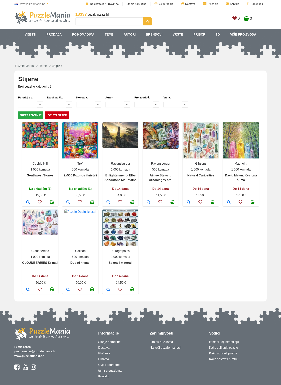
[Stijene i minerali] (108, 289)
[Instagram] (33, 368)
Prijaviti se (112, 3)
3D (218, 34)
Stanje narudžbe (136, 3)
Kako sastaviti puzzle (223, 359)
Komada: (82, 97)
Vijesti (30, 34)
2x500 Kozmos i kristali (80, 175)
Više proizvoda (243, 34)
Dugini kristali (80, 262)
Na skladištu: (55, 97)
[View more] (40, 147)
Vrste (178, 34)
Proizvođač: (142, 97)
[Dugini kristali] (68, 289)
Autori (130, 34)
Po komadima (83, 34)
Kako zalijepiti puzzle (223, 347)
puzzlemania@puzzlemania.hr (35, 351)
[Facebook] (16, 368)
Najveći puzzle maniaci (165, 347)
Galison (80, 251)
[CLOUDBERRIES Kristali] (28, 289)
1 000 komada (40, 169)
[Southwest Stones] (28, 202)
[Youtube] (25, 368)
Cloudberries (40, 251)
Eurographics (120, 251)
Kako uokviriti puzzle (223, 353)
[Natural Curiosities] (188, 202)
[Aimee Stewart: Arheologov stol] (148, 202)
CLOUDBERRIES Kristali (40, 262)
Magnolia (241, 163)
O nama (103, 359)
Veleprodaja (166, 3)
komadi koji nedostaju (224, 342)
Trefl (80, 163)
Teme (109, 34)
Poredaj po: (25, 97)
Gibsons (200, 163)
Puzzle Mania (24, 65)
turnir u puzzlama (110, 370)
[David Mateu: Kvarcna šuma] (229, 202)
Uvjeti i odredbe (109, 364)
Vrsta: (167, 97)
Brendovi (154, 34)
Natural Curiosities (200, 175)
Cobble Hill (40, 163)
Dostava (190, 3)
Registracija (97, 3)
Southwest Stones (40, 175)
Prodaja (54, 34)
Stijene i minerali (120, 262)
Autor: (109, 97)
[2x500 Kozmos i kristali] (68, 202)
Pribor (199, 34)
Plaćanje (213, 3)
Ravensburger (120, 163)
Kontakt (234, 3)
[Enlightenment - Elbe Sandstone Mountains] (108, 202)
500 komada (80, 169)
